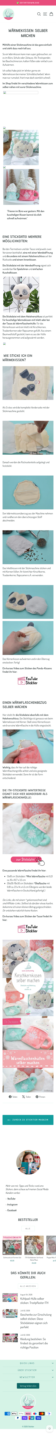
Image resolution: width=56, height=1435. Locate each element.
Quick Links (27, 1363)
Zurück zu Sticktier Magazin (30, 1120)
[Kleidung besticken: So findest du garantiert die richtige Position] (10, 1338)
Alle (28, 1228)
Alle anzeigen (28, 1286)
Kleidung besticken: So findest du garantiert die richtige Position (34, 1343)
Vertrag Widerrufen (28, 1385)
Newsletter (27, 1377)
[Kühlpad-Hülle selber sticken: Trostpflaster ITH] (10, 1297)
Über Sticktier (27, 1370)
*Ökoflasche (40, 883)
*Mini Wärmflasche (35, 876)
